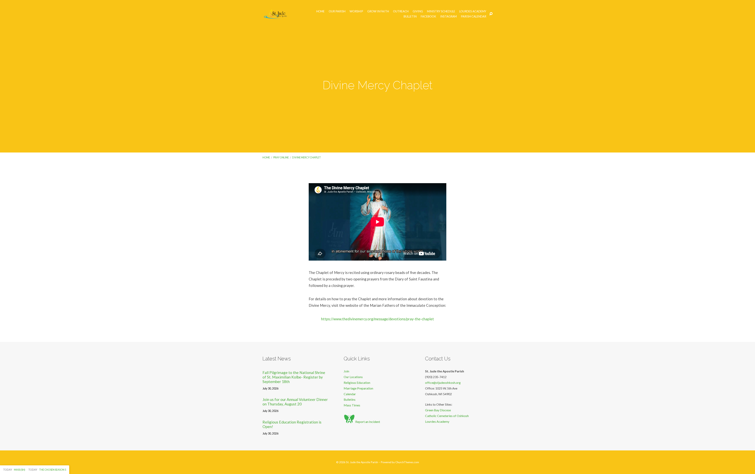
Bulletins (349, 399)
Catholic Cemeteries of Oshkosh (447, 416)
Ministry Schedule (441, 11)
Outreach (401, 11)
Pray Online (281, 157)
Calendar (350, 394)
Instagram (448, 16)
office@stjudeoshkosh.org (443, 382)
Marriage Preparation (358, 388)
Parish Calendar (473, 16)
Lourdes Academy (472, 11)
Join (346, 371)
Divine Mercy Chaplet (306, 157)
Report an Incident (367, 421)
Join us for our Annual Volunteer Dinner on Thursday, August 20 (295, 401)
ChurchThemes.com (407, 462)
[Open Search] (491, 14)
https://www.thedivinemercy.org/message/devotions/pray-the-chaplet (377, 319)
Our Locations (353, 377)
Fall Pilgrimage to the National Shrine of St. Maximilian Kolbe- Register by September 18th (293, 377)
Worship (356, 11)
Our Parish (337, 11)
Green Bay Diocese (438, 410)
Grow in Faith (378, 11)
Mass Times (352, 405)
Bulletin (410, 16)
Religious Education (357, 382)
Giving (418, 11)
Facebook (428, 16)
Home (320, 11)
